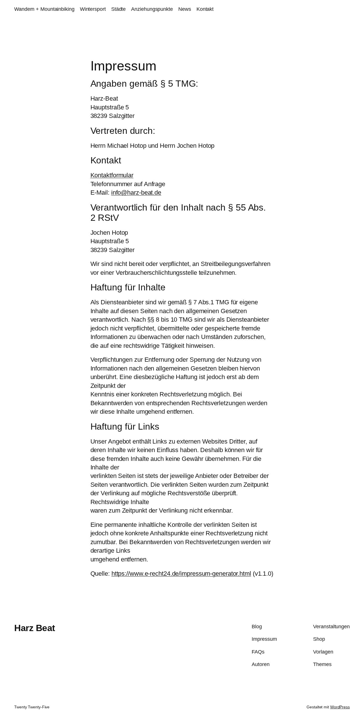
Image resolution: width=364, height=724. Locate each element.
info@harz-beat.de (136, 192)
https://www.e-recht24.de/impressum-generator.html (181, 573)
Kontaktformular (112, 175)
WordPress (340, 707)
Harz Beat (34, 628)
